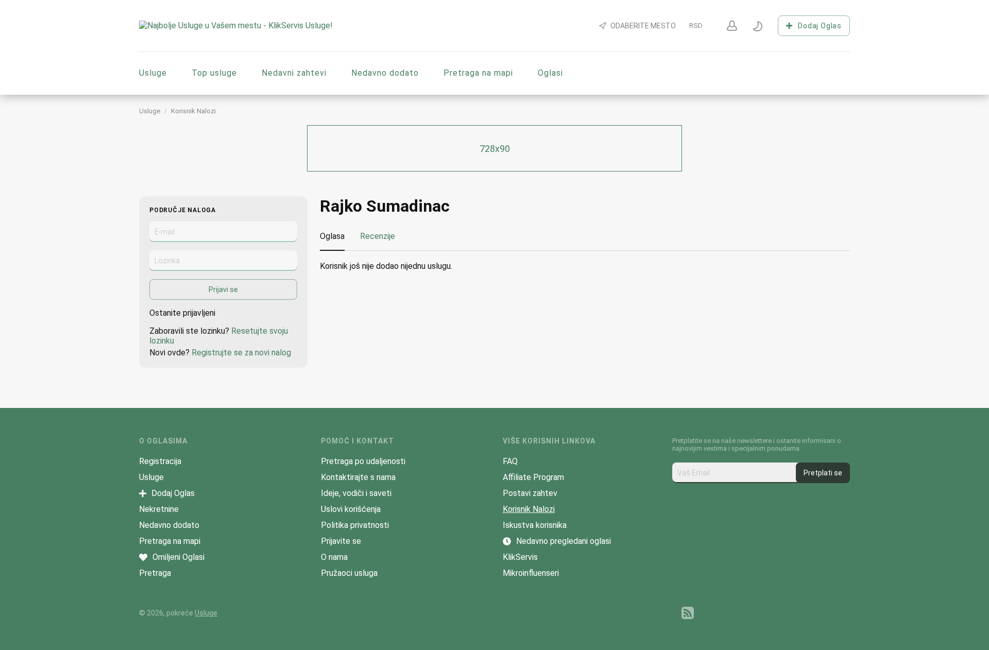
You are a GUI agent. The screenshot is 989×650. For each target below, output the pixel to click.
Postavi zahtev (530, 493)
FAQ (510, 461)
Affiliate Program (533, 477)
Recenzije (377, 236)
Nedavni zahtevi (294, 73)
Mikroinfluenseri (531, 573)
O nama (334, 557)
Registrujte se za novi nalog (241, 352)
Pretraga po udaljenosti (363, 461)
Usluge (153, 73)
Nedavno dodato (385, 73)
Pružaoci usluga (349, 573)
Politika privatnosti (355, 525)
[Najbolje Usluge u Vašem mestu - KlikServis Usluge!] (236, 25)
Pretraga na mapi (478, 73)
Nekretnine (159, 509)
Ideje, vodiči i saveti (356, 493)
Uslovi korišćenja (351, 509)
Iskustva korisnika (535, 525)
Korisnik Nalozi (193, 111)
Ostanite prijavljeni (182, 313)
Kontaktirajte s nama (358, 477)
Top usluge (214, 73)
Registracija (160, 461)
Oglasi (550, 73)
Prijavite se (341, 541)
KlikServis (520, 557)
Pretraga (155, 573)
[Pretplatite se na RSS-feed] (687, 613)
